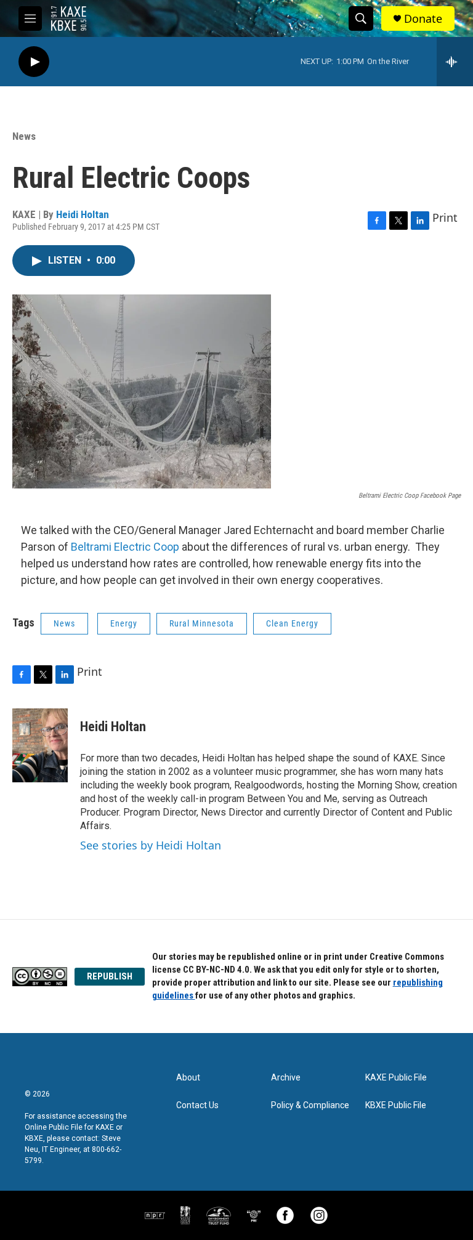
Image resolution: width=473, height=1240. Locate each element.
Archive (286, 1077)
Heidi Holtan (82, 214)
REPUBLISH (109, 976)
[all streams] (455, 61)
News (24, 136)
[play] (34, 62)
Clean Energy (292, 623)
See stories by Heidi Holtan (150, 845)
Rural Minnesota (201, 623)
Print (445, 217)
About (188, 1077)
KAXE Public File (396, 1077)
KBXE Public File (395, 1105)
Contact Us (197, 1105)
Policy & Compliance (310, 1105)
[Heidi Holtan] (40, 745)
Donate (423, 18)
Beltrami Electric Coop (125, 546)
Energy (123, 623)
